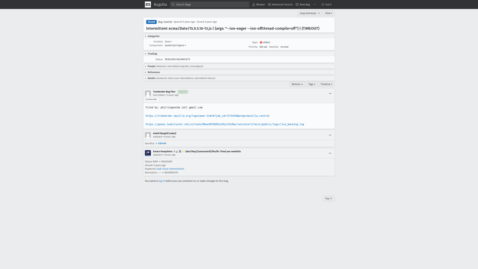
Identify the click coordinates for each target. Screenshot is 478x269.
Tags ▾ (311, 84)
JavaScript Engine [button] (175, 45)
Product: (158, 41)
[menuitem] (258, 4)
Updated (157, 136)
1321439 (162, 143)
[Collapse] (330, 93)
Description (159, 95)
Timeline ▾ (326, 84)
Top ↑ (328, 198)
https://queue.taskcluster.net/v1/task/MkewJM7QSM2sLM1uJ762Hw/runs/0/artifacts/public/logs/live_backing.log (225, 124)
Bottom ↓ (297, 84)
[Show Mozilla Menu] (148, 4)
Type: (255, 42)
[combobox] (209, 4)
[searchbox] (209, 4)
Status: (159, 59)
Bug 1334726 (165, 22)
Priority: (253, 46)
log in (162, 181)
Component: (156, 45)
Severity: (274, 46)
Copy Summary (308, 13)
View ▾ (328, 13)
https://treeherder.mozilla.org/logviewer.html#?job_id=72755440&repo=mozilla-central (208, 115)
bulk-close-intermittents (170, 168)
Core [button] (168, 41)
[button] (326, 4)
